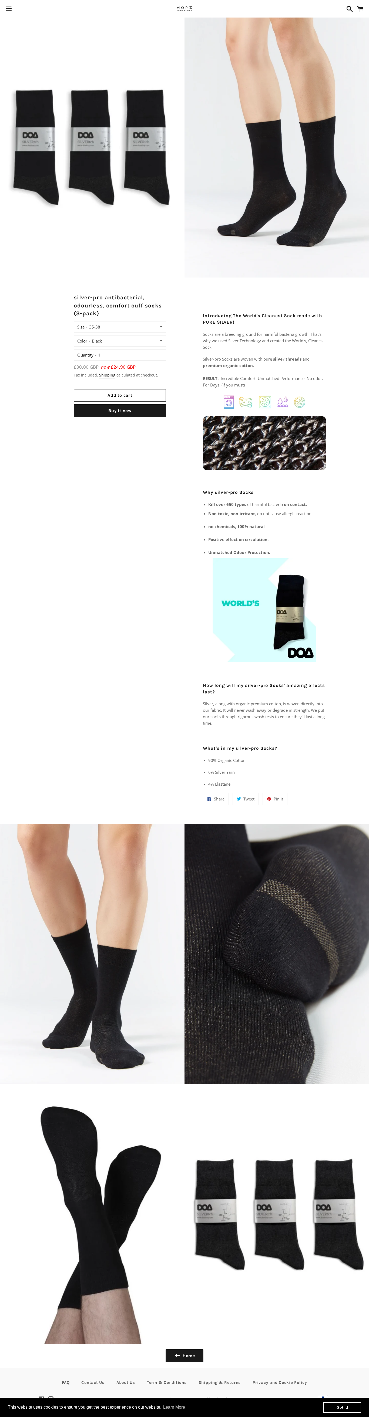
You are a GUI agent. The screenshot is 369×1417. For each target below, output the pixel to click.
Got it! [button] (342, 1407)
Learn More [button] (174, 1407)
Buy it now (120, 410)
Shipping (107, 375)
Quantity (85, 355)
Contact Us (93, 1382)
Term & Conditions (167, 1382)
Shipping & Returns (220, 1382)
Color (82, 341)
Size (81, 327)
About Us (125, 1382)
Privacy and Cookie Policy (280, 1382)
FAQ (65, 1382)
